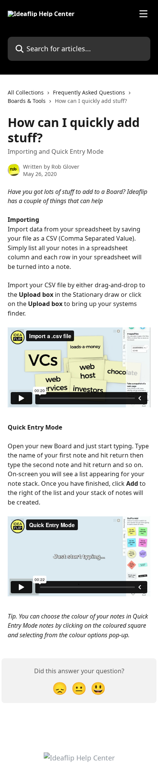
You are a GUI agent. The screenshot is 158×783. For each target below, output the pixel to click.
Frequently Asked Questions (89, 92)
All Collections (26, 92)
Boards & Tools (27, 100)
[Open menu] (143, 13)
